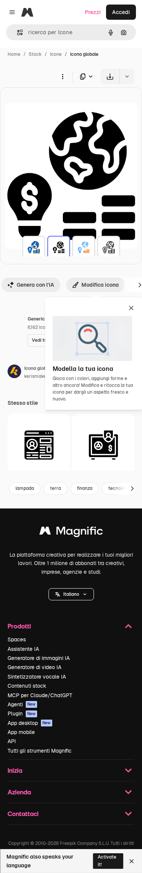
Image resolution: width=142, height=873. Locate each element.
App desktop (29, 723)
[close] (131, 309)
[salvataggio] (103, 445)
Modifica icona (100, 284)
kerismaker (36, 376)
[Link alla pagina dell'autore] (14, 372)
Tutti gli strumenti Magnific (40, 750)
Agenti (22, 704)
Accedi (121, 12)
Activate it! (107, 860)
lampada (25, 488)
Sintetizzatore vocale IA (37, 676)
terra (55, 488)
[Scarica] (110, 76)
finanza (84, 488)
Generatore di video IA (34, 667)
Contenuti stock (27, 685)
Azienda (19, 792)
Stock (35, 54)
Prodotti (19, 626)
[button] (71, 594)
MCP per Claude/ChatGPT (40, 695)
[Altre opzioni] (62, 76)
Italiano (71, 594)
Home (14, 54)
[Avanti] (132, 489)
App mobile (21, 732)
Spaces (17, 639)
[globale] (33, 247)
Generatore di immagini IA (39, 658)
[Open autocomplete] (16, 32)
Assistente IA (23, 649)
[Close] (132, 861)
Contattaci (23, 814)
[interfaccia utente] (39, 445)
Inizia (15, 770)
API (12, 741)
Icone (56, 54)
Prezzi (93, 12)
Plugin (22, 713)
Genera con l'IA (35, 284)
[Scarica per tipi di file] (86, 76)
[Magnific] (71, 532)
